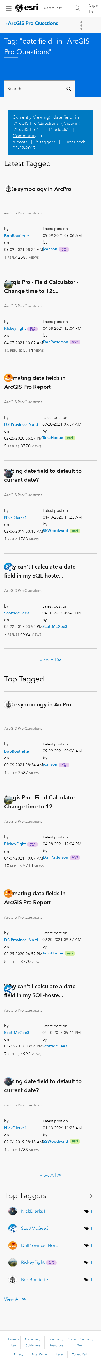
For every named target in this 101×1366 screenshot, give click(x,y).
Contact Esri (79, 1354)
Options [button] (81, 26)
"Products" (58, 129)
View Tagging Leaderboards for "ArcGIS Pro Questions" (50, 1195)
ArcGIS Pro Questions (33, 23)
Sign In (93, 8)
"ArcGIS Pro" (25, 129)
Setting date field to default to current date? (43, 475)
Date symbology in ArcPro (37, 189)
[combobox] (36, 89)
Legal (59, 1354)
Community (53, 8)
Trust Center (40, 1354)
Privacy (18, 1354)
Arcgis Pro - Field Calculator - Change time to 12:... (41, 286)
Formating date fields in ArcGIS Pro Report (35, 382)
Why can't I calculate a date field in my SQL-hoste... (39, 571)
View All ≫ (51, 659)
